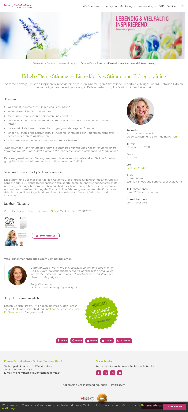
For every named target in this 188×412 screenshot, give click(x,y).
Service (51, 63)
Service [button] (171, 6)
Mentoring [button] (126, 6)
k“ (58, 211)
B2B (161, 6)
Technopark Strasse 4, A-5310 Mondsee (28, 366)
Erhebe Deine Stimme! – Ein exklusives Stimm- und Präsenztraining (118, 63)
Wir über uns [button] (91, 6)
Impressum (118, 384)
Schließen (174, 406)
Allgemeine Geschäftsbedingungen (85, 384)
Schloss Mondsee (137, 168)
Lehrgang (111, 6)
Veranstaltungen (68, 63)
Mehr (174, 136)
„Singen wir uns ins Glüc (42, 211)
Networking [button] (146, 6)
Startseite (38, 63)
